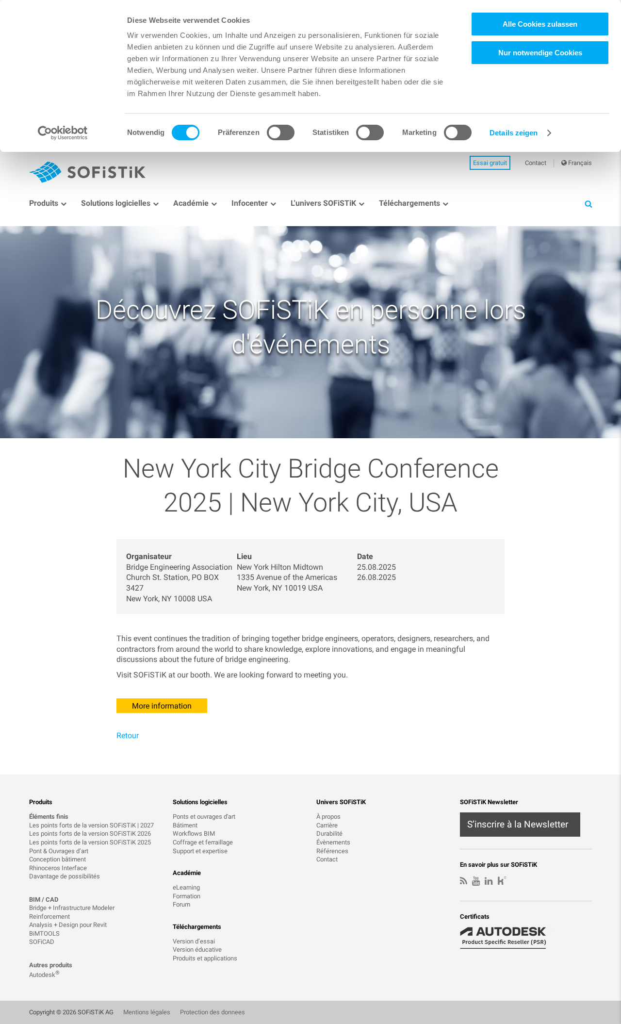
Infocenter (249, 203)
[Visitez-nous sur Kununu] (502, 882)
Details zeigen (514, 133)
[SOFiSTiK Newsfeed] (463, 881)
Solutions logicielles (115, 203)
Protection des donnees (212, 1012)
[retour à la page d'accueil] (87, 172)
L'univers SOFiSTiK (323, 203)
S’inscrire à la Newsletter (517, 824)
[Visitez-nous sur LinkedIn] (488, 881)
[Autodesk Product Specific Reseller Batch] (508, 938)
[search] (588, 203)
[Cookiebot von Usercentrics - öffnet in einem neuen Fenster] (62, 133)
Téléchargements (409, 203)
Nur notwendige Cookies (540, 53)
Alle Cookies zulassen (540, 24)
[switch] (280, 132)
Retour (127, 735)
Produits (43, 203)
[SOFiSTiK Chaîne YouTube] (476, 881)
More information (162, 705)
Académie (191, 203)
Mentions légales (146, 1012)
